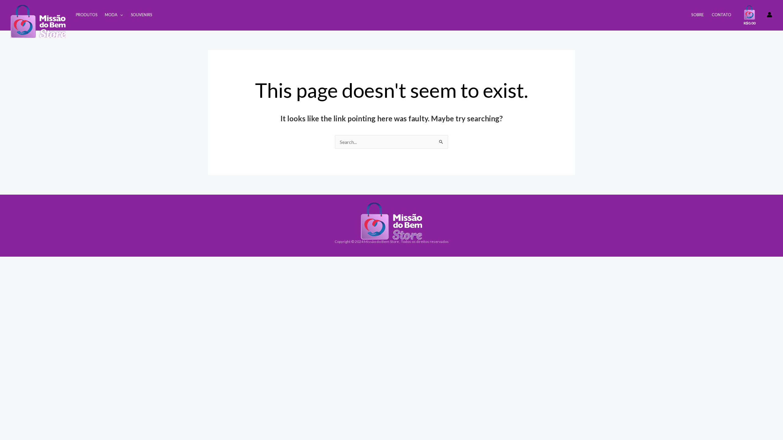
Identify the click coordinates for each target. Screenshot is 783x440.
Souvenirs (141, 14)
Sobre (697, 14)
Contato (721, 14)
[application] (120, 14)
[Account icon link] (769, 14)
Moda (111, 14)
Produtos (86, 14)
